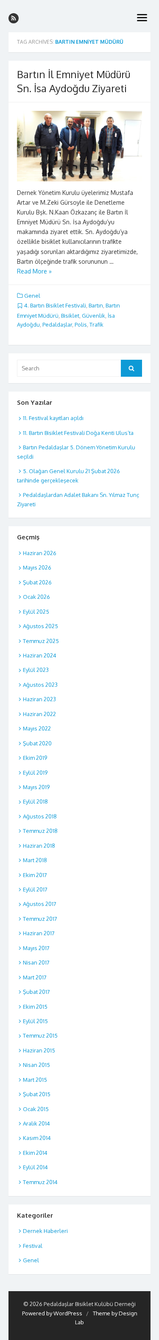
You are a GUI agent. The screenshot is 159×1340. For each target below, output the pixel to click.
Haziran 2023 (39, 699)
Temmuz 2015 (40, 1035)
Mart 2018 (35, 860)
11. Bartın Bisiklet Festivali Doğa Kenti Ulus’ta (78, 432)
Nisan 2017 (36, 962)
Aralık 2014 (36, 1123)
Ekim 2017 (35, 875)
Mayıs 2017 (36, 948)
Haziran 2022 (39, 714)
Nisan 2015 (36, 1064)
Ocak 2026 (36, 596)
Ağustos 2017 (39, 903)
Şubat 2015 (36, 1094)
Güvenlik (93, 315)
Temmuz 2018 (40, 830)
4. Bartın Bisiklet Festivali (55, 305)
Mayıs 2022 (37, 728)
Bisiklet (70, 315)
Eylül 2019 (35, 772)
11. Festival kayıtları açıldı (53, 418)
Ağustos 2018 (40, 816)
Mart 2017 (35, 977)
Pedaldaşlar (57, 324)
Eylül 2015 (35, 1021)
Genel (32, 295)
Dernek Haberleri (45, 1230)
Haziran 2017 (39, 933)
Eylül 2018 (35, 801)
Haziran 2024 (39, 655)
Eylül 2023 (36, 669)
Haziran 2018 (39, 845)
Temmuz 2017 (40, 918)
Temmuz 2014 (40, 1182)
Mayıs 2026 (37, 567)
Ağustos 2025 (40, 626)
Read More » (34, 271)
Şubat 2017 (36, 991)
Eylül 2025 (36, 611)
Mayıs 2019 (36, 787)
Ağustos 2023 (40, 684)
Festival (32, 1245)
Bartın (96, 305)
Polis (81, 324)
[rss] (13, 18)
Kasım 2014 (37, 1137)
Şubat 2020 (37, 743)
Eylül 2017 (35, 889)
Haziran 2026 (39, 553)
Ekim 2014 (35, 1152)
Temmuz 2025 (41, 641)
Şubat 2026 (37, 582)
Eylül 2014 (35, 1167)
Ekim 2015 (35, 1006)
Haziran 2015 (39, 1050)
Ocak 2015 (36, 1109)
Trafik (96, 324)
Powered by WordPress (52, 1313)
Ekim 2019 (35, 757)
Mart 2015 (35, 1079)
